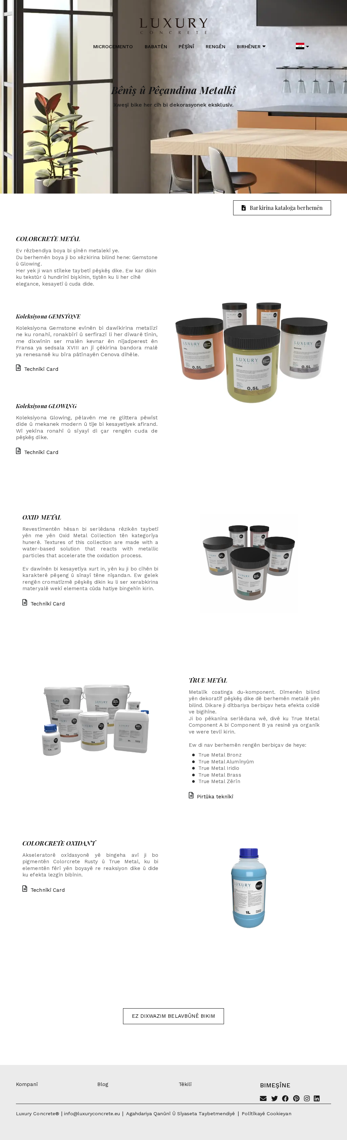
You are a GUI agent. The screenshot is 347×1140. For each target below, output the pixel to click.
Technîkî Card (41, 369)
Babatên (156, 46)
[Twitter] (274, 1099)
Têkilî (185, 1084)
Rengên (215, 46)
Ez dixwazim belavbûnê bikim (174, 1016)
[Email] (263, 1099)
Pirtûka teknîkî (215, 797)
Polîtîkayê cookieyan (266, 1113)
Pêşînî (186, 46)
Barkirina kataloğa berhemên (286, 207)
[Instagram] (307, 1099)
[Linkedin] (317, 1099)
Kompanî (27, 1084)
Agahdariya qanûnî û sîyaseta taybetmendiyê (180, 1113)
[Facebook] (285, 1099)
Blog (102, 1084)
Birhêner (248, 46)
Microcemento (113, 46)
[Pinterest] (296, 1099)
